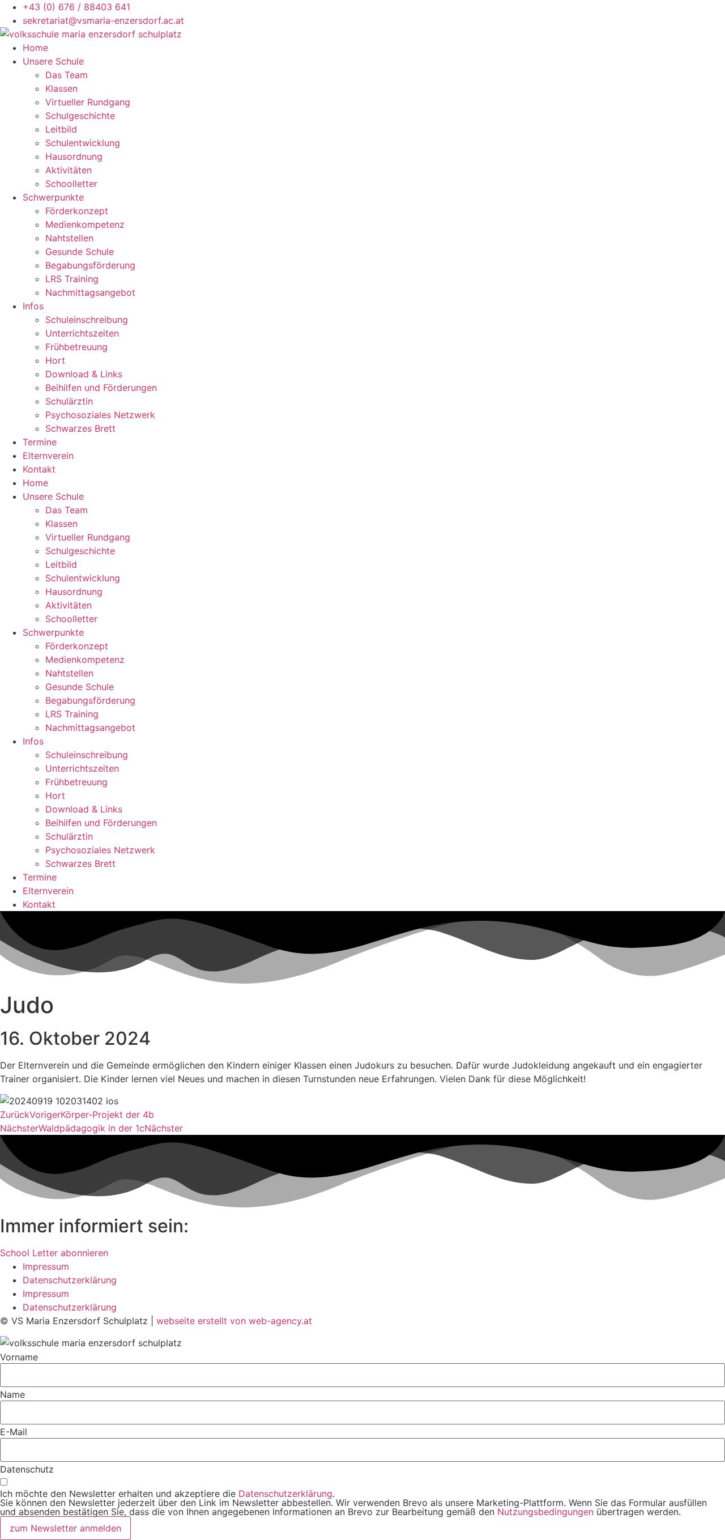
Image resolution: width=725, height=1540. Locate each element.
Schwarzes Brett (80, 428)
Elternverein (48, 455)
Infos (33, 306)
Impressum (46, 1266)
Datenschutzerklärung (70, 1280)
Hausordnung (74, 156)
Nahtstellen (69, 238)
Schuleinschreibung (86, 319)
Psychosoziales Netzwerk (100, 414)
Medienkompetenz (85, 224)
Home (35, 47)
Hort (55, 360)
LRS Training (72, 278)
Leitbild (61, 129)
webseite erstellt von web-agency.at (234, 1320)
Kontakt (39, 469)
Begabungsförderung (90, 265)
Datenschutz (27, 1469)
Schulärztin (69, 401)
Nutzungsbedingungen (545, 1511)
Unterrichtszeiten (82, 333)
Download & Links (83, 374)
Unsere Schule (53, 61)
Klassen (61, 88)
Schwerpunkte (53, 197)
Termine (40, 442)
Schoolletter (71, 183)
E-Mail (13, 1431)
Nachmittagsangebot (90, 292)
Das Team (66, 74)
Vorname (19, 1357)
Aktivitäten (68, 170)
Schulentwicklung (82, 142)
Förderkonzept (76, 210)
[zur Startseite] (91, 34)
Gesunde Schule (79, 251)
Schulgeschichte (80, 115)
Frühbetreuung (76, 346)
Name (12, 1394)
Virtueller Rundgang (87, 102)
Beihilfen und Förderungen (101, 387)
